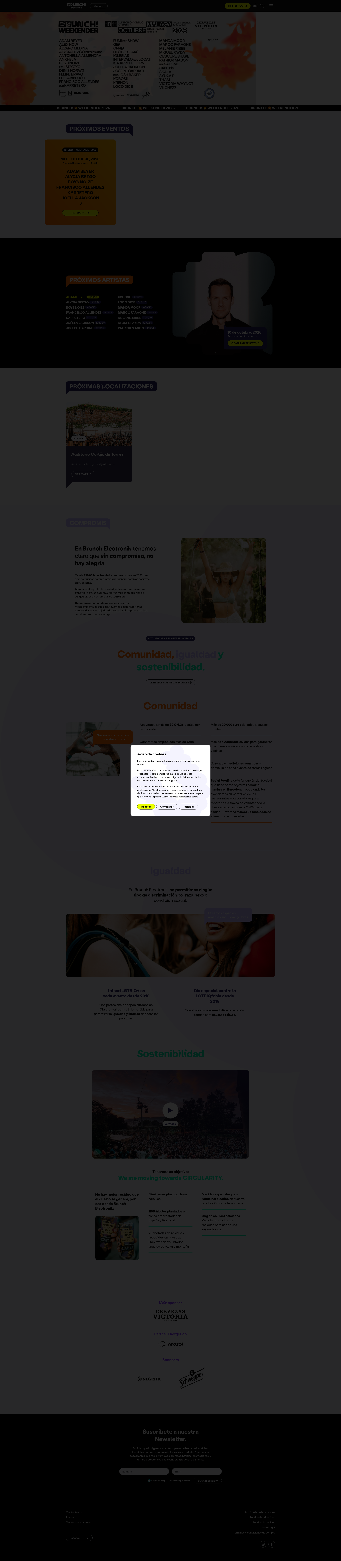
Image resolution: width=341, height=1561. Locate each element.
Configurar (167, 806)
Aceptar (146, 806)
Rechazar (188, 806)
